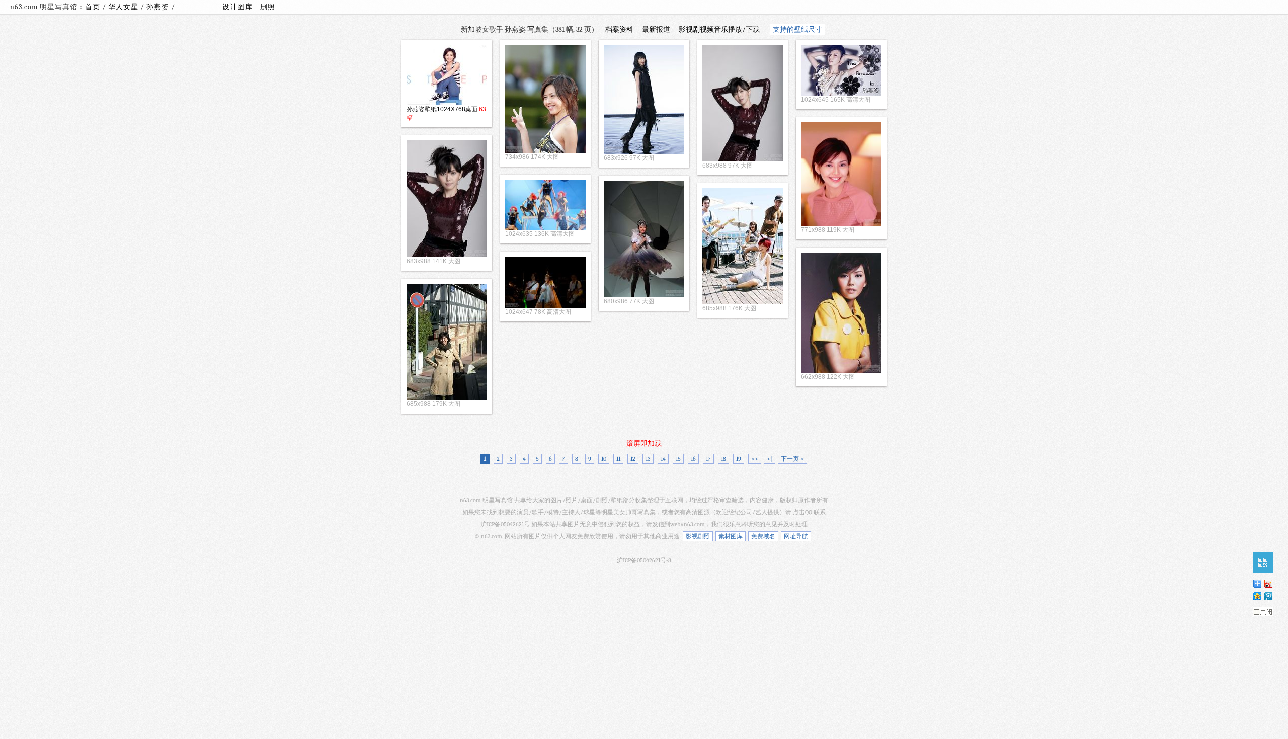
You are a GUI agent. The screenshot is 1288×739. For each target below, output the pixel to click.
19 (738, 458)
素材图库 (730, 536)
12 (632, 458)
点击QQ (802, 512)
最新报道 (656, 29)
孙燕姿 (158, 7)
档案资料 (619, 29)
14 (663, 458)
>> (754, 458)
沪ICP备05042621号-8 (644, 560)
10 (603, 458)
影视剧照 (698, 536)
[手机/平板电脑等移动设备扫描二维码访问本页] (1263, 562)
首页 (92, 7)
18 (723, 458)
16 (693, 458)
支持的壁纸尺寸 (797, 29)
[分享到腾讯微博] (1267, 596)
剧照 (267, 7)
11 (618, 458)
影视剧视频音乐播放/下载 (719, 29)
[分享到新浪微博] (1267, 583)
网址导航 (796, 536)
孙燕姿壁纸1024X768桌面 (442, 109)
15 (678, 458)
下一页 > (792, 458)
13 (648, 458)
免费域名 (763, 536)
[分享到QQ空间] (1256, 596)
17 (708, 458)
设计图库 (237, 7)
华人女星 (124, 7)
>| (769, 458)
